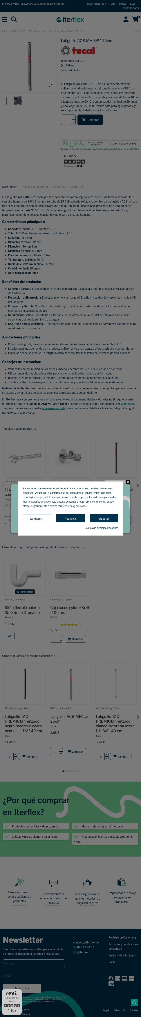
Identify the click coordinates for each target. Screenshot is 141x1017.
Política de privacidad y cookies (101, 527)
